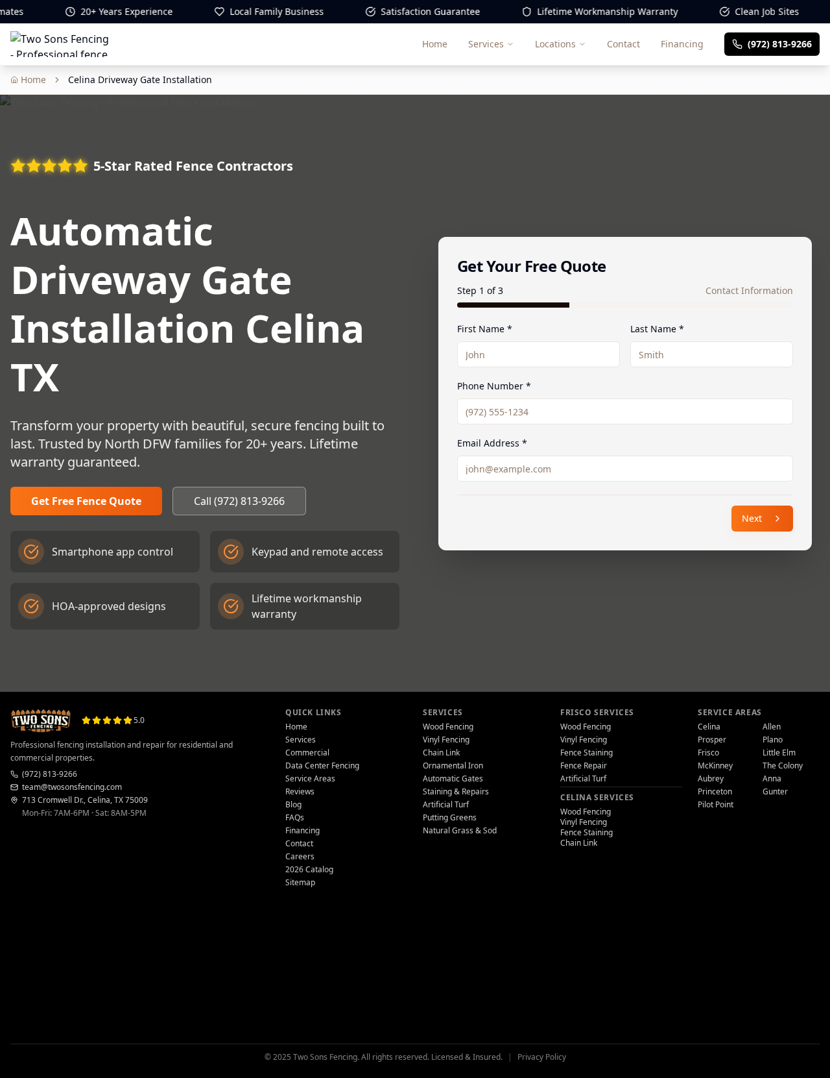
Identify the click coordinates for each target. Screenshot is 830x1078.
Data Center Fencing (322, 766)
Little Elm (779, 753)
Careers (299, 856)
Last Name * (657, 329)
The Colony (783, 766)
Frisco (708, 753)
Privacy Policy (541, 1057)
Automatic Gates (453, 779)
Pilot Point (715, 805)
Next (752, 518)
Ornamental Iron (453, 766)
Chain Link (441, 753)
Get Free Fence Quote (86, 501)
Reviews (299, 792)
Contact (623, 44)
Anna (772, 779)
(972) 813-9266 (49, 774)
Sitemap (300, 882)
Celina (709, 727)
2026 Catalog (309, 869)
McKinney (715, 766)
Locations (555, 44)
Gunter (775, 792)
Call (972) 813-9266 (239, 501)
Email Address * (492, 443)
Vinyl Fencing (446, 740)
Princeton (715, 792)
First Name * (484, 329)
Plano (773, 740)
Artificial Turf (446, 805)
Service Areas (310, 779)
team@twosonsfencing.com (72, 787)
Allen (772, 727)
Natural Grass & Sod (460, 831)
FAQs (294, 818)
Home (434, 44)
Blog (293, 805)
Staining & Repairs (456, 792)
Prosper (712, 740)
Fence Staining (586, 753)
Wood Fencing (448, 727)
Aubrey (711, 779)
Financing (682, 44)
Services (486, 44)
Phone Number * (494, 386)
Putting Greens (450, 818)
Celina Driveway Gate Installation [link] (140, 79)
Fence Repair (583, 766)
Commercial (307, 753)
